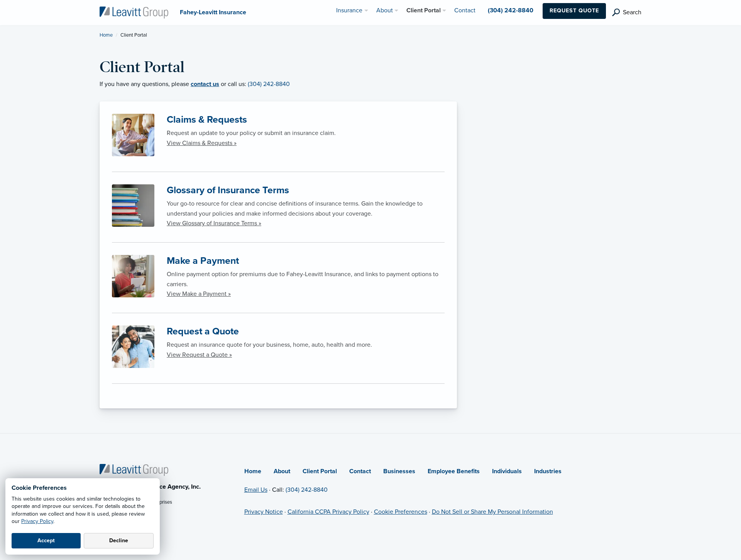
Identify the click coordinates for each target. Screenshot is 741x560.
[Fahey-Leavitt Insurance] (134, 12)
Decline (118, 540)
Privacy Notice (263, 512)
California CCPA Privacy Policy (328, 512)
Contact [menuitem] (464, 10)
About (282, 471)
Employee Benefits (454, 471)
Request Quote (574, 10)
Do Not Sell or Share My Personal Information (492, 512)
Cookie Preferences (400, 512)
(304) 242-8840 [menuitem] (510, 10)
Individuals (507, 471)
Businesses (399, 471)
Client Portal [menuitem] (423, 10)
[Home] (134, 470)
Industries (548, 471)
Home (106, 35)
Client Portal (320, 471)
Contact (360, 471)
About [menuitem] (384, 10)
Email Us (255, 490)
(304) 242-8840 (269, 84)
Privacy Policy (37, 521)
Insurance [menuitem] (349, 10)
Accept (46, 540)
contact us (205, 84)
